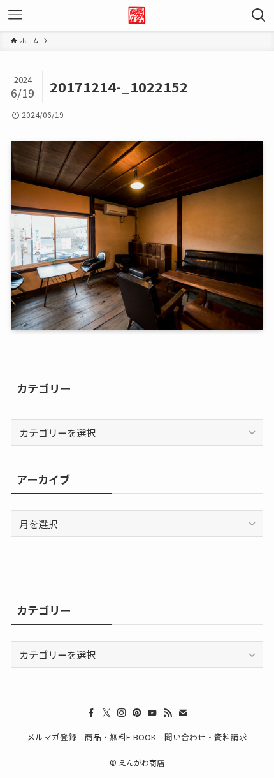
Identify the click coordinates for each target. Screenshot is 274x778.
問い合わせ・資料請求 (205, 737)
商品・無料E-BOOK (120, 737)
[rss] (167, 713)
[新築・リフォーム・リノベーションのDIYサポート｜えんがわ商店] (137, 15)
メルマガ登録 (51, 737)
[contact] (183, 713)
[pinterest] (137, 713)
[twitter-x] (106, 713)
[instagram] (121, 713)
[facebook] (91, 713)
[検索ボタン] (258, 15)
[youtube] (152, 713)
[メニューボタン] (15, 15)
